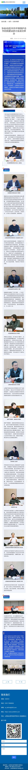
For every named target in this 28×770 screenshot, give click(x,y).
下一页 (20, 682)
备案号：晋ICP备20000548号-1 (13, 766)
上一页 (7, 682)
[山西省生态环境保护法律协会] (8, 2)
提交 (14, 757)
